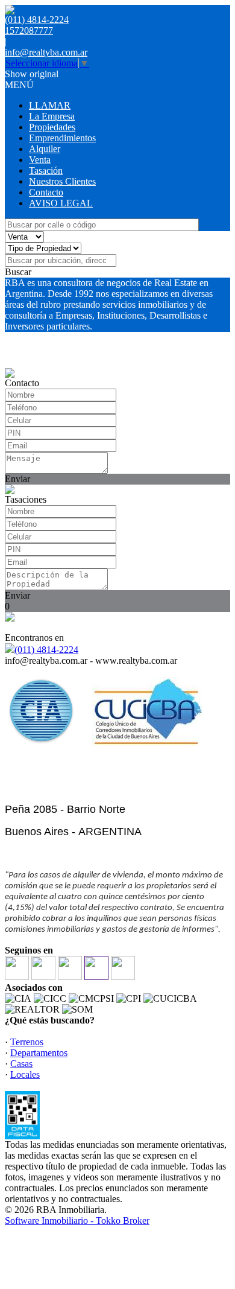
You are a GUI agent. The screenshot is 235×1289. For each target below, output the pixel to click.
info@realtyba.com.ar (46, 52)
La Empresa (52, 116)
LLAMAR (49, 105)
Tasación (46, 170)
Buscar (18, 272)
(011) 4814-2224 (46, 649)
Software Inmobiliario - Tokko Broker (77, 1220)
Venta (40, 159)
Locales (25, 1074)
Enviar (17, 479)
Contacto (46, 192)
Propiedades (52, 127)
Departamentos (38, 1053)
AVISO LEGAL (61, 203)
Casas (21, 1063)
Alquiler (44, 149)
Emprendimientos (62, 138)
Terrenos (26, 1042)
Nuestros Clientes (62, 181)
